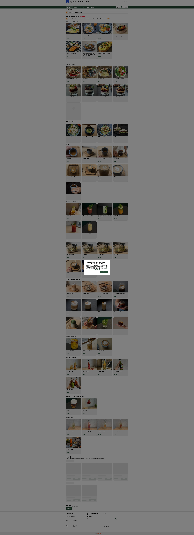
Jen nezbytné (95, 271)
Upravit (88, 271)
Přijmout (104, 271)
